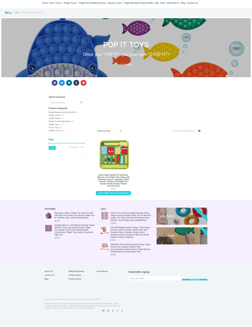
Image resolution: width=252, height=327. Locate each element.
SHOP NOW (126, 64)
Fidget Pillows (55, 118)
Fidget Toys (54, 124)
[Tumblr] (122, 311)
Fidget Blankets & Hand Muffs (61, 112)
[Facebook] (108, 311)
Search (81, 102)
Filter (52, 148)
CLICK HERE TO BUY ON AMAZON (113, 193)
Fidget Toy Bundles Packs (60, 121)
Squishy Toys (54, 130)
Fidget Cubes (54, 115)
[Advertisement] (66, 173)
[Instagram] (118, 311)
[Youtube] (103, 311)
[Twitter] (113, 311)
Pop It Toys (53, 127)
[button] (4, 47)
